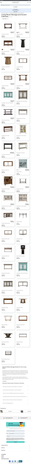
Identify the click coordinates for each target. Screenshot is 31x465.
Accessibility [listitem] (3, 454)
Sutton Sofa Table (19, 238)
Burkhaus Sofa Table (20, 188)
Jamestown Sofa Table (5, 255)
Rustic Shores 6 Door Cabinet (6, 206)
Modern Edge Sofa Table (6, 359)
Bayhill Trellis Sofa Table (5, 238)
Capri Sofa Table (19, 221)
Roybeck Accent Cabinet (6, 188)
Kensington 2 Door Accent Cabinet (22, 273)
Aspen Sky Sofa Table (5, 341)
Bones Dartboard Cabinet (21, 255)
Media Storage (4, 383)
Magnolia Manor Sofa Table (21, 118)
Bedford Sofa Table (20, 341)
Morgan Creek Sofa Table (6, 273)
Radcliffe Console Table (5, 135)
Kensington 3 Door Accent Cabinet (7, 102)
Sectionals (10, 411)
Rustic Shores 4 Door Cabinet (21, 206)
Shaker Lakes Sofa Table (21, 324)
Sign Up (15, 441)
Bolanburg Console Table (21, 152)
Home (2, 13)
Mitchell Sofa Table (5, 307)
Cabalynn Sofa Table (5, 85)
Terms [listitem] (2, 457)
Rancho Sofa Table (20, 85)
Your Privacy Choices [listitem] (5, 458)
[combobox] (15, 5)
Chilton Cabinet (19, 171)
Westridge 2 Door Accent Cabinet (22, 101)
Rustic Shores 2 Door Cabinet (21, 135)
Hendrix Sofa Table (20, 307)
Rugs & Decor (6, 13)
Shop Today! (15, 11)
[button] (30, 2)
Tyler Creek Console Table (6, 154)
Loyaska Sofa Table (20, 66)
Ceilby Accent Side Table (6, 66)
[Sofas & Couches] (22, 411)
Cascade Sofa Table (20, 290)
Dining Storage (16, 383)
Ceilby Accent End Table (20, 51)
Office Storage (21, 383)
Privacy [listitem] (2, 455)
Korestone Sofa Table (5, 34)
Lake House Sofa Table (5, 51)
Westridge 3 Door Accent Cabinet (7, 290)
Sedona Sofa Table (20, 34)
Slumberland (13, 462)
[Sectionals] (1, 411)
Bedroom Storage (10, 383)
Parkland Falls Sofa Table (6, 223)
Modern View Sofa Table (5, 120)
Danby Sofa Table (4, 324)
